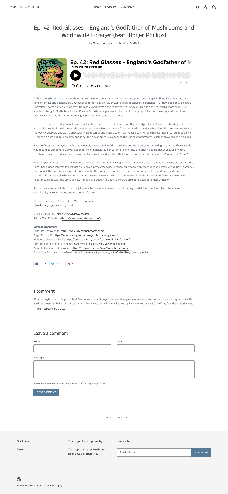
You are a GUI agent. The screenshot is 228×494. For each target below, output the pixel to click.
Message (38, 357)
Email (120, 341)
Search (21, 450)
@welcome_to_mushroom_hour (53, 205)
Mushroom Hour (26, 7)
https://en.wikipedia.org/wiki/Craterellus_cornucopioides (114, 252)
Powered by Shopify (52, 485)
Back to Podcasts (116, 418)
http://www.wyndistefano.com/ (81, 218)
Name (36, 341)
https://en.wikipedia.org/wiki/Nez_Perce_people (97, 244)
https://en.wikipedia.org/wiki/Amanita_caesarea (100, 248)
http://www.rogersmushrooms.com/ (82, 231)
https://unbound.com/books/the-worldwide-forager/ (98, 240)
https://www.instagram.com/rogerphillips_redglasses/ (86, 235)
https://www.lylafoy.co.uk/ (72, 214)
